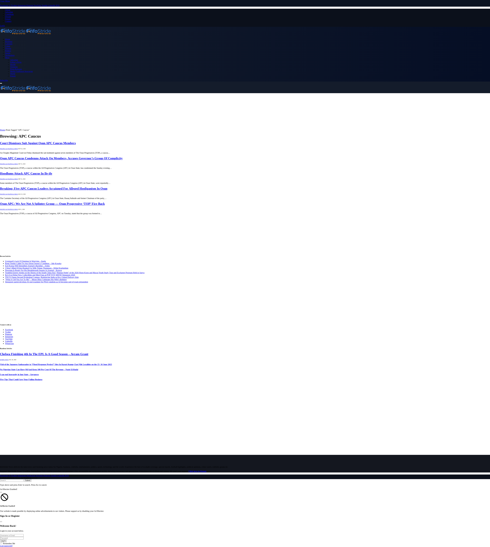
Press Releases (16, 69)
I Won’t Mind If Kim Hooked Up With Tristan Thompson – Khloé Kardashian (36, 268)
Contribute (9, 14)
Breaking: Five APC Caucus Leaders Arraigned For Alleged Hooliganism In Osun (53, 188)
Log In (3, 541)
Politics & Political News (9, 148)
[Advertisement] (76, 111)
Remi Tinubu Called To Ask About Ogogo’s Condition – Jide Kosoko (33, 263)
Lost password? (6, 546)
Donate (8, 17)
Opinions (14, 67)
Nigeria (8, 48)
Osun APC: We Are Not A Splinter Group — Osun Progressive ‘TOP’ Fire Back (52, 203)
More (7, 58)
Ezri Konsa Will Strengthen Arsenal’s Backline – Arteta (27, 266)
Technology (10, 55)
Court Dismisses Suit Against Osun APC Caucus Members (38, 143)
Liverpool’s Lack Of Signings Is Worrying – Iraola (25, 261)
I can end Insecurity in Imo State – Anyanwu (19, 374)
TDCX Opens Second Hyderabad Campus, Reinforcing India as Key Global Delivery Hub (42, 277)
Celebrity (9, 44)
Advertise (9, 12)
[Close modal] (1, 492)
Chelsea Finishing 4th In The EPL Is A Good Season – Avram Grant (44, 354)
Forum (7, 19)
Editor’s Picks (15, 62)
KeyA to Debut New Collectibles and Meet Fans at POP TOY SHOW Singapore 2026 (40, 275)
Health (13, 64)
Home (7, 39)
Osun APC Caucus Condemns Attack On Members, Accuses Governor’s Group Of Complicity (61, 158)
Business (8, 41)
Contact (8, 21)
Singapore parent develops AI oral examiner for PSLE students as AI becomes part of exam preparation (46, 282)
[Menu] (1, 83)
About (7, 10)
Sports (7, 53)
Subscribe (4, 80)
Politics (8, 51)
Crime (7, 46)
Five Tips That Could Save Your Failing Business (21, 379)
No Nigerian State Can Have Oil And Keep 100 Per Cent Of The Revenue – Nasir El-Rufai (39, 369)
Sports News (4, 359)
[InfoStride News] (25, 35)
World (12, 74)
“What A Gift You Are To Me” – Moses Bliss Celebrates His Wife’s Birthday (36, 279)
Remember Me (9, 543)
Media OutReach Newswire (21, 71)
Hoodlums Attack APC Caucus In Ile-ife (26, 173)
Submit (27, 480)
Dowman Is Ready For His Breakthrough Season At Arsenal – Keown (33, 270)
